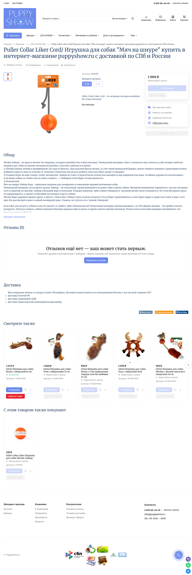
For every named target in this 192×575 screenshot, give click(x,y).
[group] (47, 110)
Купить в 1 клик (157, 95)
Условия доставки (75, 513)
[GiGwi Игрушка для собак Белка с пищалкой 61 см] (21, 347)
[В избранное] (25, 389)
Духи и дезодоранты (113, 35)
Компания (40, 504)
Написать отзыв (96, 260)
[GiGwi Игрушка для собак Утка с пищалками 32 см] (58, 347)
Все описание (88, 104)
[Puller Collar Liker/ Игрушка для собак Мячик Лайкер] (21, 433)
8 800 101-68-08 (162, 3)
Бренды (30, 35)
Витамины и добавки (86, 35)
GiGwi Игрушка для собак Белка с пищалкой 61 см (19, 370)
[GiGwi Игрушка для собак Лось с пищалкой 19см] (133, 347)
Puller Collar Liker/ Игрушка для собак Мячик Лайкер (20, 456)
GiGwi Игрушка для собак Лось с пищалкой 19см (132, 370)
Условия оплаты (75, 509)
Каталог (8, 509)
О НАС (6, 3)
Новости (39, 521)
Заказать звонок (180, 3)
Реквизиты (41, 513)
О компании (41, 509)
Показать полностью (14, 217)
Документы (41, 517)
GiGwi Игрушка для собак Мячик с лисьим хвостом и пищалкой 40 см (170, 372)
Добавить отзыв (14, 65)
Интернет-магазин (14, 504)
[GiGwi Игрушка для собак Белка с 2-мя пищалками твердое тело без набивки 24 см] (96, 347)
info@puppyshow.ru (154, 514)
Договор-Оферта (75, 517)
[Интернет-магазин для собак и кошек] (20, 18)
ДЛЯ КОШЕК (46, 35)
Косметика (64, 35)
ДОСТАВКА (17, 3)
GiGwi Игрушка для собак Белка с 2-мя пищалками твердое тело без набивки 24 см (94, 373)
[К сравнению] (30, 389)
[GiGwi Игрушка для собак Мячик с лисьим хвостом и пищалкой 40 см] (171, 347)
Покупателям (73, 504)
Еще (133, 35)
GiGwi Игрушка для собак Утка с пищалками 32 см (57, 370)
